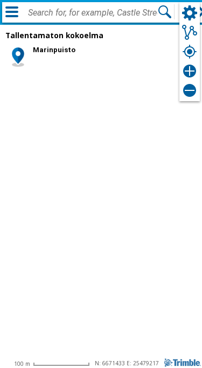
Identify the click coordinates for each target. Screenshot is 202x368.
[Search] (164, 11)
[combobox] (92, 12)
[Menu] (11, 11)
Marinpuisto (54, 50)
